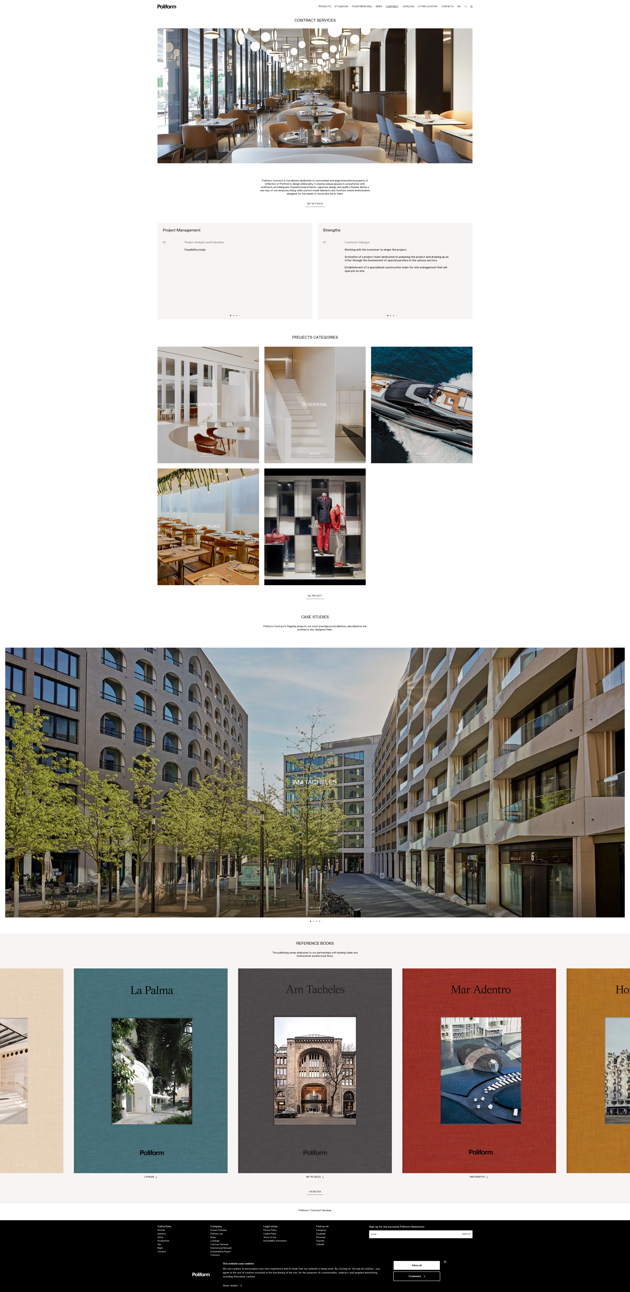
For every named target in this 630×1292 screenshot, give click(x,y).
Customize (415, 1276)
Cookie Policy (269, 1234)
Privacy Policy (270, 1230)
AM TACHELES (313, 1177)
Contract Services (219, 1244)
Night (160, 1248)
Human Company (218, 1230)
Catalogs (315, 1192)
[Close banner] (445, 1262)
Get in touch (315, 204)
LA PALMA (149, 1177)
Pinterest (320, 1237)
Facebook (321, 1234)
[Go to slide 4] (239, 315)
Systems (162, 1234)
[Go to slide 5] (322, 921)
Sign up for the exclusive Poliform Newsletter (397, 1227)
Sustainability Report (220, 1252)
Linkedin (320, 1244)
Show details (230, 1285)
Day (159, 1244)
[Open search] (471, 7)
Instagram (321, 1230)
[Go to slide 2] (233, 315)
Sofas (160, 1237)
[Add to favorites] (466, 7)
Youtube (320, 1241)
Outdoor (162, 1252)
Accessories (163, 1241)
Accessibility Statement (275, 1241)
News (212, 1237)
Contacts (215, 1255)
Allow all (417, 1265)
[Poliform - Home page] (167, 7)
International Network (221, 1248)
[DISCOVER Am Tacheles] (315, 911)
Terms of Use (269, 1237)
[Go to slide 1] (230, 315)
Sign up (466, 1234)
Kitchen (161, 1230)
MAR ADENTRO (477, 1177)
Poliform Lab (216, 1234)
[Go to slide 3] (236, 315)
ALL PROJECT (315, 596)
